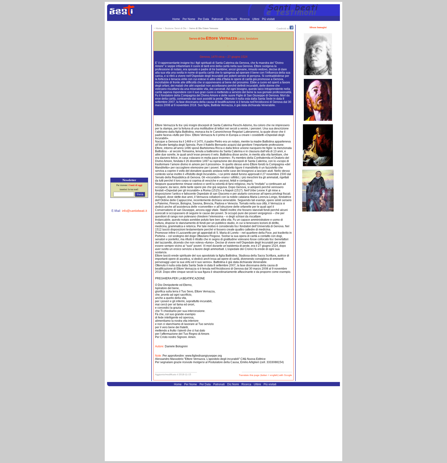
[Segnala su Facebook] (291, 28)
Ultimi (256, 19)
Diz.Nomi (232, 19)
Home (176, 19)
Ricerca (245, 19)
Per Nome (189, 19)
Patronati (218, 19)
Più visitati (268, 19)
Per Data (204, 19)
